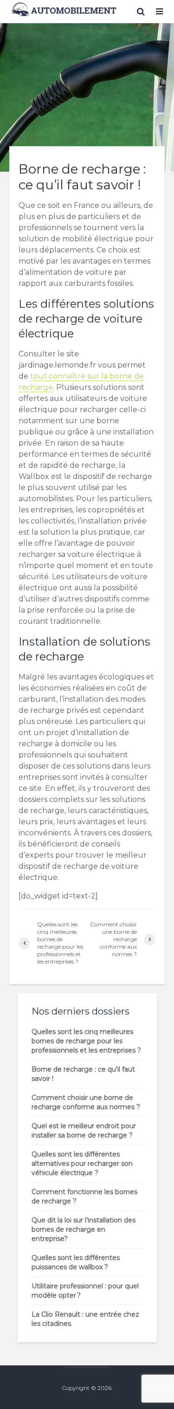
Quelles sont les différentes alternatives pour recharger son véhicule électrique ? (82, 1163)
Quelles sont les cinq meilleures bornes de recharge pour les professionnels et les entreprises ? (86, 1041)
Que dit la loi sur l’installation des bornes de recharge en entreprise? (83, 1229)
